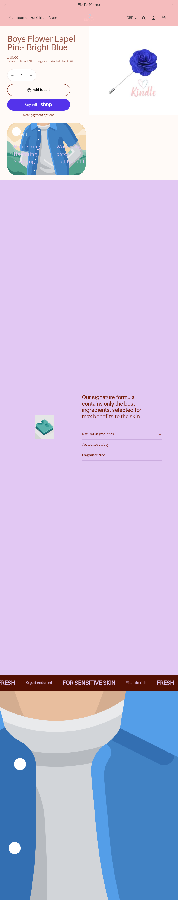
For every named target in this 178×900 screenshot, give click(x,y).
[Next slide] (173, 5)
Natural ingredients (98, 434)
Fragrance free (93, 455)
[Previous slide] (5, 5)
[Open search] (144, 18)
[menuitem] (52, 18)
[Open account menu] (153, 18)
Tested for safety (95, 445)
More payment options (38, 115)
